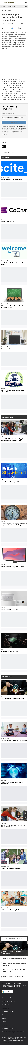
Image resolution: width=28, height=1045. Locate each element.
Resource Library (12, 6)
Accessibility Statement (8, 1028)
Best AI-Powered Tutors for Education (12, 953)
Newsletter (23, 28)
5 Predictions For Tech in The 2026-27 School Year (15, 971)
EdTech (9, 10)
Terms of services (20, 126)
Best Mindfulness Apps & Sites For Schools (14, 964)
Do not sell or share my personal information (13, 1032)
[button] (2, 2)
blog (3, 146)
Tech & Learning (7, 23)
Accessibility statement (8, 1011)
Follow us (15, 28)
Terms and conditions (7, 998)
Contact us (4, 1025)
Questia (4, 33)
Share (5, 28)
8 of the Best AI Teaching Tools (13, 976)
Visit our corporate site (14, 986)
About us (4, 1021)
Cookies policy (5, 1008)
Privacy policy (5, 1004)
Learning (4, 10)
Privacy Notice (22, 128)
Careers (4, 1015)
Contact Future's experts (8, 1001)
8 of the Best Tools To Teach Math (14, 958)
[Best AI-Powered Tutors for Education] (14, 948)
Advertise (4, 1018)
